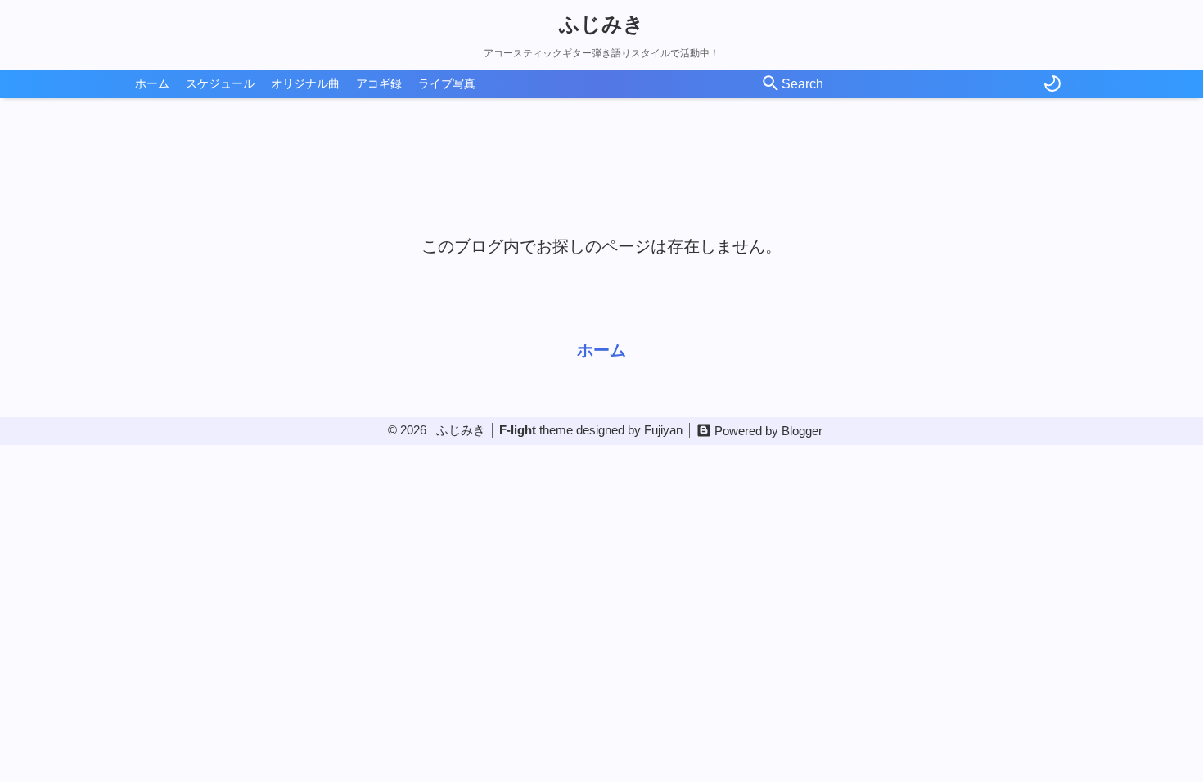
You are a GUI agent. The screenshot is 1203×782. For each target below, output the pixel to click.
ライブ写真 (446, 83)
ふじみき (601, 23)
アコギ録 (379, 83)
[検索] (771, 84)
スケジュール (220, 83)
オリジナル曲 (305, 83)
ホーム (152, 83)
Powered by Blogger (768, 431)
